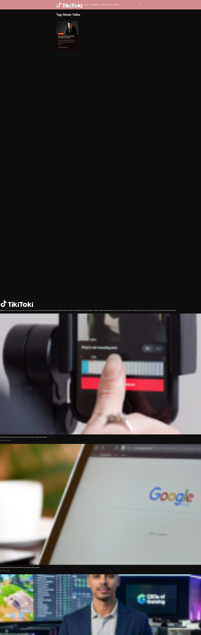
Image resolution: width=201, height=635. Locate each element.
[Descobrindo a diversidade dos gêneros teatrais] (67, 27)
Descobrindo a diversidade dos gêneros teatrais (66, 36)
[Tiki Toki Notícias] (69, 4)
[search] (139, 4)
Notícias (61, 33)
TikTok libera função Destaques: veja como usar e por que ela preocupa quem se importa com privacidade (23, 437)
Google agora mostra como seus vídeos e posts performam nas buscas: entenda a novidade (20, 567)
